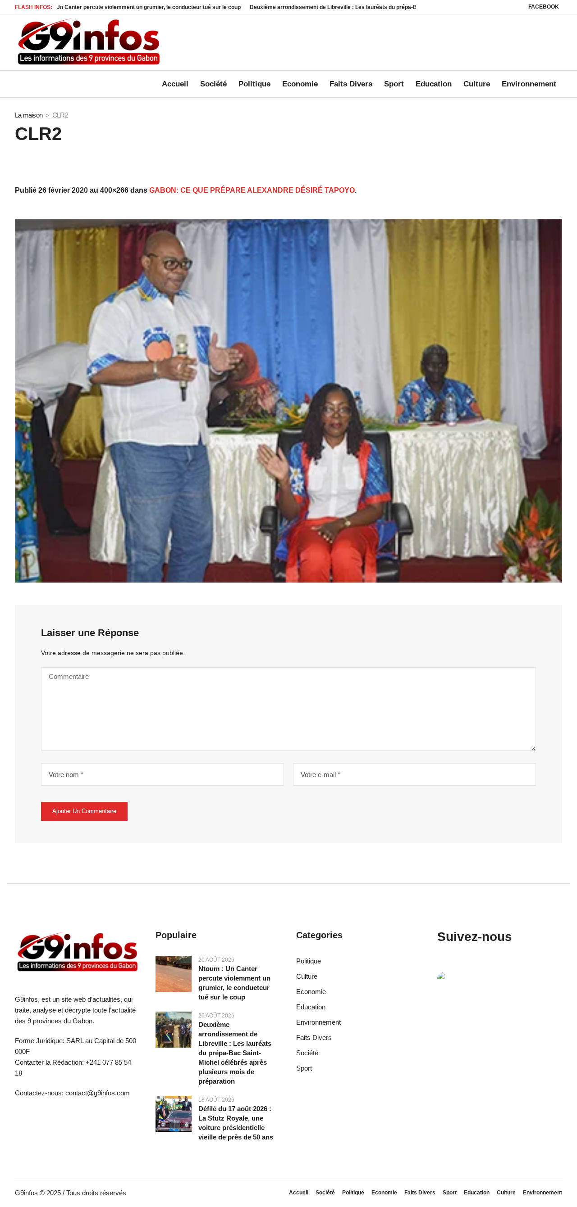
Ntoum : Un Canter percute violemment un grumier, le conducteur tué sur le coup (234, 983)
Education (310, 1007)
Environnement (318, 1022)
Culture (306, 976)
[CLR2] (288, 401)
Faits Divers (314, 1037)
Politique (308, 961)
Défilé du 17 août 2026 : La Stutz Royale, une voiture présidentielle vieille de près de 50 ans (235, 1123)
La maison (28, 115)
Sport (304, 1068)
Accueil (298, 1192)
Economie (311, 991)
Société (307, 1053)
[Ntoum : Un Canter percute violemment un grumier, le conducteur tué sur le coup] (174, 973)
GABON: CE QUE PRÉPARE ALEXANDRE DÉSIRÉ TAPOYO (252, 190)
